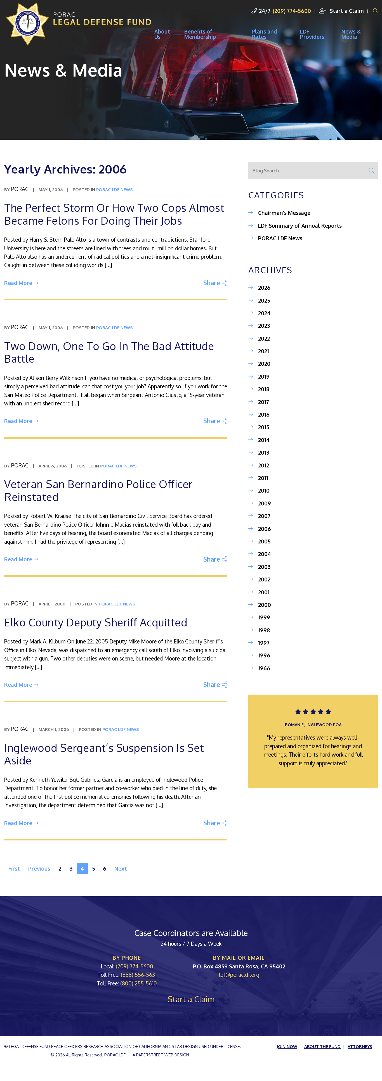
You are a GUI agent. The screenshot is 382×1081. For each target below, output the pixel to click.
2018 (263, 389)
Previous (39, 868)
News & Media (351, 34)
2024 (264, 313)
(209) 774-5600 (292, 10)
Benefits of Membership (200, 34)
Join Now (287, 1046)
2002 (264, 579)
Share (215, 283)
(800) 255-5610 (138, 983)
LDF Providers (312, 34)
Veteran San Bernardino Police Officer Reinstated (98, 490)
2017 (263, 401)
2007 (264, 515)
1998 (264, 630)
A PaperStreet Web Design (161, 1054)
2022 (264, 338)
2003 (264, 566)
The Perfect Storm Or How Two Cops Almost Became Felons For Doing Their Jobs (114, 214)
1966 (264, 668)
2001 (264, 592)
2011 (263, 477)
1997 (264, 642)
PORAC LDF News (280, 238)
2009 (264, 503)
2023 (264, 325)
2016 (264, 414)
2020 (264, 363)
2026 (264, 287)
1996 (264, 655)
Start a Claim (346, 10)
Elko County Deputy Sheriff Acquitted (95, 622)
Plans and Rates (264, 34)
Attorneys (360, 1046)
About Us (162, 34)
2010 (264, 490)
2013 (263, 452)
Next (120, 868)
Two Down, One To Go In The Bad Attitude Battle (109, 352)
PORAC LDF (115, 1054)
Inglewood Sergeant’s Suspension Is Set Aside (104, 754)
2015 (263, 427)
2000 (264, 604)
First (14, 868)
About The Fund (322, 1046)
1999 (264, 617)
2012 (263, 465)
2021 (263, 351)
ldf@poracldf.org (239, 974)
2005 (264, 541)
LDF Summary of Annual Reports (300, 225)
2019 (264, 376)
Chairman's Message (284, 212)
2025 (264, 300)
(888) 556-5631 (139, 974)
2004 (264, 553)
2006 (264, 528)
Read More (19, 282)
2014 (264, 439)
